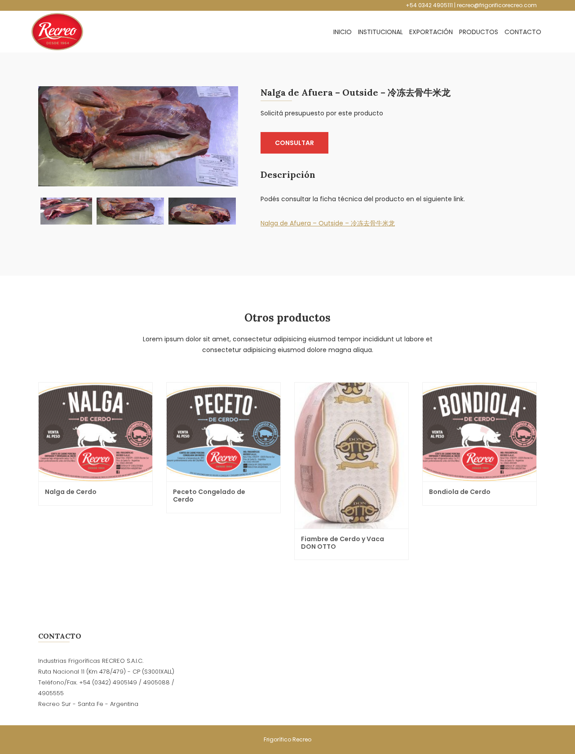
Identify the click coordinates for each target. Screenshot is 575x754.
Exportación (431, 31)
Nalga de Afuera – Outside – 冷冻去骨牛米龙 (328, 223)
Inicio (342, 31)
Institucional (380, 31)
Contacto (522, 31)
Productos (478, 31)
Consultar (294, 142)
